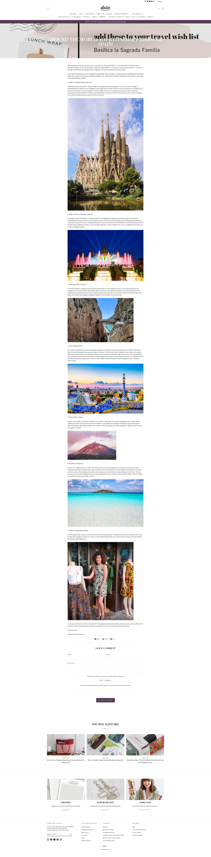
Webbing (103, 17)
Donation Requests (138, 835)
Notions (141, 17)
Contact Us (84, 835)
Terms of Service (123, 685)
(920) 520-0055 (85, 827)
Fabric (94, 17)
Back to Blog (107, 700)
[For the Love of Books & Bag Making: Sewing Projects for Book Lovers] (66, 744)
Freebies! (73, 14)
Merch (149, 17)
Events (109, 14)
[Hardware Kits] (105, 789)
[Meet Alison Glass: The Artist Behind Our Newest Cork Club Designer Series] (145, 744)
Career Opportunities (109, 840)
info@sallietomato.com (87, 829)
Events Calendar (137, 832)
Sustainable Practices (108, 832)
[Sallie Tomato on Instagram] (48, 840)
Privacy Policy (112, 685)
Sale (81, 14)
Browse (66, 809)
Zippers (86, 17)
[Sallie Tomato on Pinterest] (58, 840)
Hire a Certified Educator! (140, 829)
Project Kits (130, 17)
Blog (134, 827)
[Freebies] (66, 789)
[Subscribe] (71, 834)
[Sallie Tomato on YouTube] (54, 840)
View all (105, 728)
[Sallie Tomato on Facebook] (51, 840)
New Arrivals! (64, 17)
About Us (105, 827)
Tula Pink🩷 (136, 14)
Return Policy (85, 832)
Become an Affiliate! (108, 829)
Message (71, 663)
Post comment (105, 680)
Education (90, 14)
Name (70, 654)
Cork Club (100, 14)
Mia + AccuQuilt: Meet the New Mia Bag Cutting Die (105, 760)
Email (108, 654)
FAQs (82, 838)
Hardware (76, 17)
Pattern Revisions (86, 840)
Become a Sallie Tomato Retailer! (112, 838)
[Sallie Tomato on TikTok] (61, 840)
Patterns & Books (115, 17)
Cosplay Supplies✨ (122, 14)
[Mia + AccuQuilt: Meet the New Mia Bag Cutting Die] (105, 744)
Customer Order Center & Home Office (113, 835)
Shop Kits (105, 809)
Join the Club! (145, 809)
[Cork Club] (145, 789)
